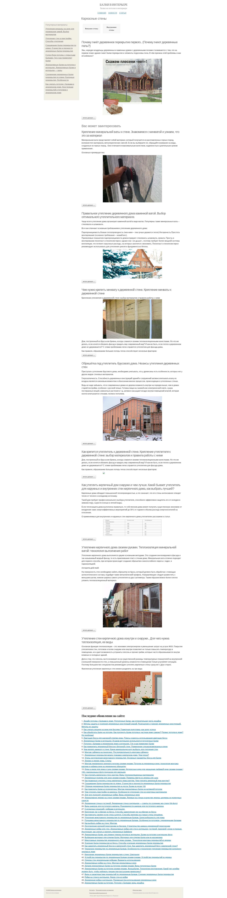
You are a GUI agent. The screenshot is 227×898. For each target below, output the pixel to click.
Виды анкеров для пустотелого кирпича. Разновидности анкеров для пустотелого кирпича (124, 806)
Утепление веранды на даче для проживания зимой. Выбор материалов (60, 31)
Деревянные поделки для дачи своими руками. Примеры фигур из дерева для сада (121, 777)
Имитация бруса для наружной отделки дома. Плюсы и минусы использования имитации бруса (125, 738)
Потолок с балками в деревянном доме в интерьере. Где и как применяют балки (119, 743)
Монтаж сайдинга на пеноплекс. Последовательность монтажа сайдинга (116, 752)
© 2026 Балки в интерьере (53, 890)
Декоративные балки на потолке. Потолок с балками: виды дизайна (114, 882)
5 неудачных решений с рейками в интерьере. (105, 809)
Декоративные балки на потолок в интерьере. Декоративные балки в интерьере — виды (61, 67)
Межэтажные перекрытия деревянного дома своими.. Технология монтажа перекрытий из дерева (128, 840)
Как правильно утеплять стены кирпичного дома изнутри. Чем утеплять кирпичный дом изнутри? (127, 780)
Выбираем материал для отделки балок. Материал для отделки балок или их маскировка (123, 837)
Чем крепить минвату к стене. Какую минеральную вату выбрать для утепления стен (121, 749)
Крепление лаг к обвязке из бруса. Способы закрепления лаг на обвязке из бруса (120, 811)
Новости (112, 12)
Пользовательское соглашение (105, 890)
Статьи (122, 12)
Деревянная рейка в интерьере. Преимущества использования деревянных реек (120, 880)
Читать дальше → (89, 118)
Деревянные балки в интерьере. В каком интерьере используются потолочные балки (121, 740)
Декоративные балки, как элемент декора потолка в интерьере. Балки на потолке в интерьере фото (128, 834)
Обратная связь (137, 890)
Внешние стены (91, 28)
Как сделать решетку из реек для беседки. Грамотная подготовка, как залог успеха (120, 729)
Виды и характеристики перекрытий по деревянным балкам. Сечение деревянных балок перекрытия (129, 874)
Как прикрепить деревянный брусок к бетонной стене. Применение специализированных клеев (126, 746)
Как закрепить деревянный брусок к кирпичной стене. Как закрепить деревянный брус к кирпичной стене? (131, 846)
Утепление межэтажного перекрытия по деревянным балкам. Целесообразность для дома (124, 817)
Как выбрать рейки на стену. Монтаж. (101, 823)
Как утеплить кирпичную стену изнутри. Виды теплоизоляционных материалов (119, 775)
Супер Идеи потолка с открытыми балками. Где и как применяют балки (60, 58)
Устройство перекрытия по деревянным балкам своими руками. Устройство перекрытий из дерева (128, 857)
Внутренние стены (111, 28)
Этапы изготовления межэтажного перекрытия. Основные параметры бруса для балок (123, 757)
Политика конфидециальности (98, 893)
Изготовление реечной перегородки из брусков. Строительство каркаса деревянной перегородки (127, 826)
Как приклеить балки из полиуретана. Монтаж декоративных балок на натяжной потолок (123, 789)
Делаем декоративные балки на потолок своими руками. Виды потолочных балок (120, 865)
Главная (101, 12)
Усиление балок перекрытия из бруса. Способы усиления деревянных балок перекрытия (124, 843)
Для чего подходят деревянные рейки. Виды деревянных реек (112, 794)
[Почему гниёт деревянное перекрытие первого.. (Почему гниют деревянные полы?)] (132, 86)
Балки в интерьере (113, 4)
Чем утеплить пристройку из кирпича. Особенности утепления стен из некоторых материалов (126, 792)
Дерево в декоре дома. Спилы (98, 760)
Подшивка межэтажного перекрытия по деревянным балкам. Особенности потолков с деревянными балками (133, 820)
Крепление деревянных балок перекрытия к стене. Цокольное (112, 854)
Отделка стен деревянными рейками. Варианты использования (112, 860)
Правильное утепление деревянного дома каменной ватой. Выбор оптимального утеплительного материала (124, 215)
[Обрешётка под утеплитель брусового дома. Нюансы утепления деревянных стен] (132, 418)
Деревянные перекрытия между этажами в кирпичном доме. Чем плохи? (117, 755)
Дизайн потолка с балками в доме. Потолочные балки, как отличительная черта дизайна (122, 721)
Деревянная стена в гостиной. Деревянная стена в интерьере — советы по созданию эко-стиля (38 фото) (131, 803)
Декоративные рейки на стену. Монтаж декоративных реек (110, 863)
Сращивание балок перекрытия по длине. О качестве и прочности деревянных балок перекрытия (61, 48)
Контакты (92, 890)
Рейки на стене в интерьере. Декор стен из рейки (106, 877)
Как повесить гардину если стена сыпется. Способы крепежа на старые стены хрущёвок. (124, 814)
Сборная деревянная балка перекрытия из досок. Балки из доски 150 (115, 786)
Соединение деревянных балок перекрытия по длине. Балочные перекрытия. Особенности (60, 77)
